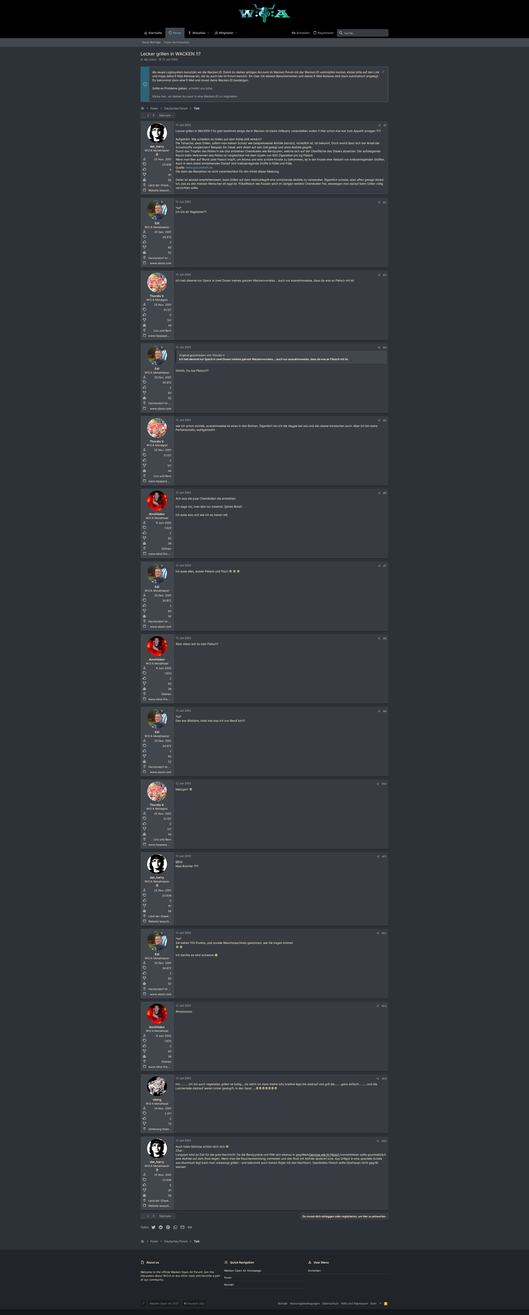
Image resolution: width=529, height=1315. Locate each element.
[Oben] (380, 1303)
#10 (384, 783)
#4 (384, 347)
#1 (385, 125)
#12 (384, 933)
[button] (208, 33)
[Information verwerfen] (382, 72)
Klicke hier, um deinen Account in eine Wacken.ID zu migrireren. (195, 96)
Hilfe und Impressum (354, 1303)
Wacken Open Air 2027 (164, 1303)
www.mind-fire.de (160, 553)
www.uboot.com (160, 263)
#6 (384, 493)
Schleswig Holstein (160, 1129)
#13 (384, 1006)
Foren (228, 1277)
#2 (384, 202)
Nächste (165, 115)
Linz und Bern (162, 330)
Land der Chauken (160, 185)
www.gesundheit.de (199, 167)
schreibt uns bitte (200, 88)
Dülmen (166, 548)
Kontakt (229, 1284)
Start (373, 1303)
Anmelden (314, 1270)
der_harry (150, 59)
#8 (384, 638)
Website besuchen (160, 190)
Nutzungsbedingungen (305, 1303)
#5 (384, 420)
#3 (384, 275)
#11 (384, 856)
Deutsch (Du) (196, 1303)
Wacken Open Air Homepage (242, 1270)
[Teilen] (379, 125)
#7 (384, 565)
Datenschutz (330, 1303)
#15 (384, 1141)
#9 (384, 711)
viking (157, 1099)
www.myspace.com (160, 335)
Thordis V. (157, 296)
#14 (384, 1078)
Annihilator (157, 514)
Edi (157, 223)
